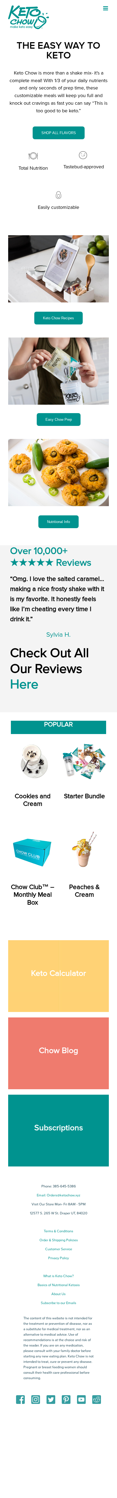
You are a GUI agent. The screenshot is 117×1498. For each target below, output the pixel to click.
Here (24, 684)
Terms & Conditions (58, 1231)
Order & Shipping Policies (58, 1240)
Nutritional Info (58, 522)
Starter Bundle (84, 796)
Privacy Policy (58, 1258)
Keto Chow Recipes (58, 318)
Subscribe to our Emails (58, 1303)
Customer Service (58, 1249)
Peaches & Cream (84, 891)
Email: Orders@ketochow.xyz (58, 1195)
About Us (58, 1294)
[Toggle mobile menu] (106, 8)
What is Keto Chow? (58, 1276)
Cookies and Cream (33, 800)
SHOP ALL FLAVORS (58, 133)
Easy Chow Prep (58, 419)
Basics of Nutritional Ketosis (59, 1285)
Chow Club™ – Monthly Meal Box (32, 895)
